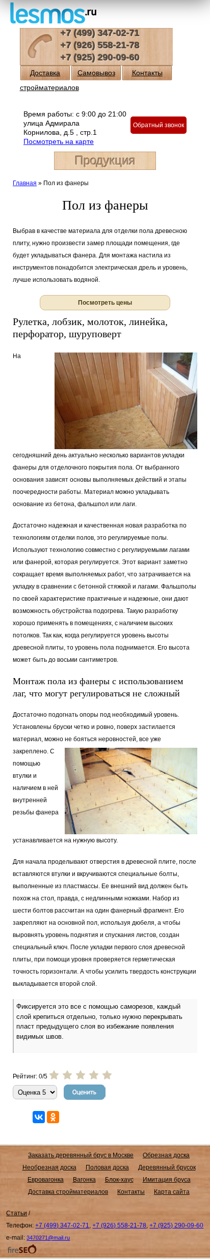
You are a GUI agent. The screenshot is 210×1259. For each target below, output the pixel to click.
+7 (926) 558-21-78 (100, 45)
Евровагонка (46, 1179)
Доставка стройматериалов (68, 1191)
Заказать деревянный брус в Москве (81, 1155)
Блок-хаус (119, 1179)
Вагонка (84, 1179)
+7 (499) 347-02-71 (100, 33)
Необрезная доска (49, 1167)
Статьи (16, 1213)
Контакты (147, 73)
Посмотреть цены (105, 302)
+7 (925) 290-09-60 (100, 57)
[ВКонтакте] (39, 1117)
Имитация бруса (167, 1179)
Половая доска (107, 1167)
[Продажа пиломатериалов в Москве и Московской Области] (53, 12)
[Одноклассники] (53, 1117)
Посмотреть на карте (58, 141)
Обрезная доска (166, 1155)
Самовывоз (96, 73)
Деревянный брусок (167, 1167)
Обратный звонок (158, 125)
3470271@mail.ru (48, 1238)
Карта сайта (172, 1191)
